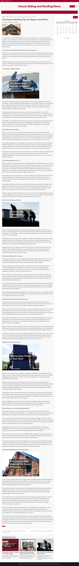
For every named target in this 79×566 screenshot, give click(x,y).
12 (63, 28)
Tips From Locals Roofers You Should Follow (45, 552)
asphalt (12, 101)
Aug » (68, 38)
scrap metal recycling (46, 413)
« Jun (65, 38)
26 (63, 32)
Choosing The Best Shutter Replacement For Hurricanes (27, 552)
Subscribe (72, 6)
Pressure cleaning (7, 266)
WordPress (58, 564)
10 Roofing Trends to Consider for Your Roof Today (10, 552)
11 (60, 28)
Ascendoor (48, 564)
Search (75, 17)
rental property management (35, 497)
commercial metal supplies (23, 167)
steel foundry (12, 137)
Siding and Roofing (13, 22)
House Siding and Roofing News (39, 6)
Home (4, 526)
